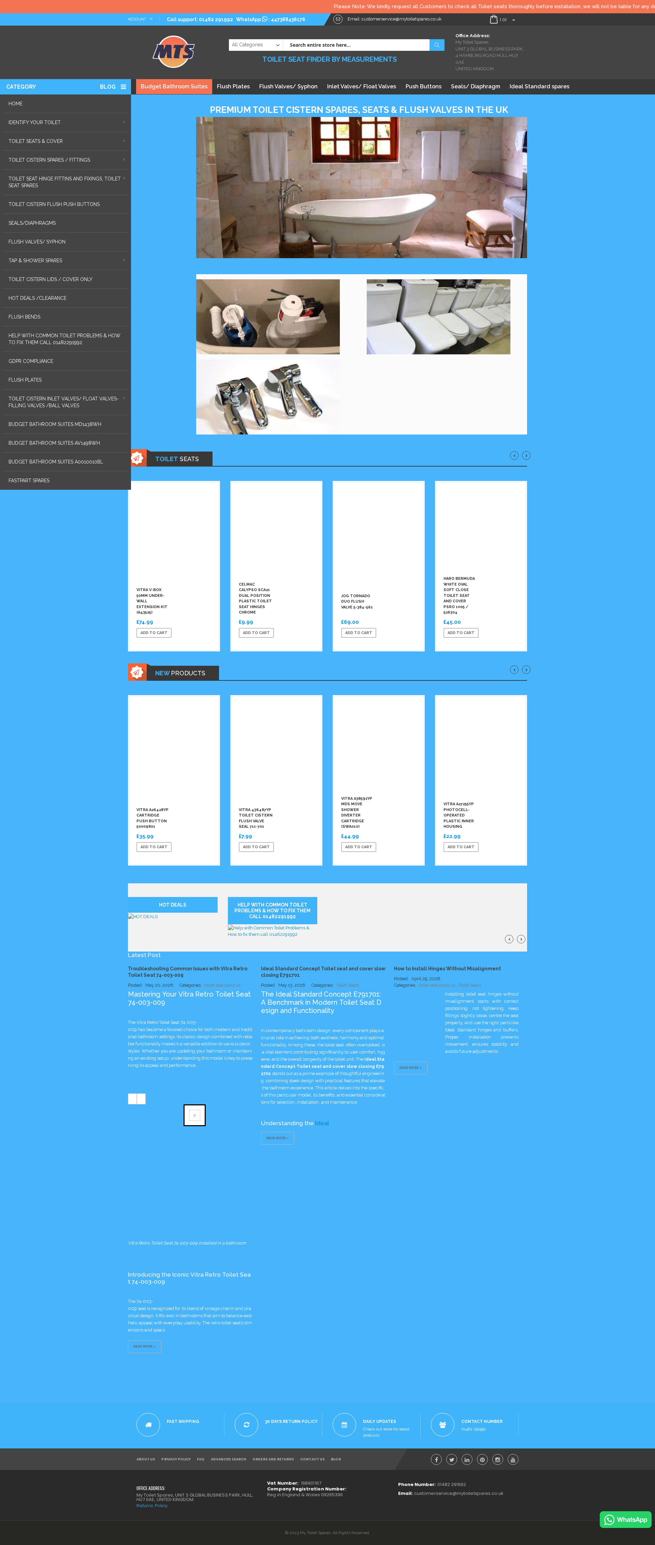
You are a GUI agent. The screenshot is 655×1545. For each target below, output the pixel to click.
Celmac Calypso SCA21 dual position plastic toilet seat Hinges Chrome (255, 598)
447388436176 (288, 19)
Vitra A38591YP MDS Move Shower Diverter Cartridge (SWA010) (356, 812)
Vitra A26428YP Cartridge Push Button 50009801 (152, 818)
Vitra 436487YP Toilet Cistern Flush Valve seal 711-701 (256, 818)
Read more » (144, 1346)
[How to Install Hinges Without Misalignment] (419, 1010)
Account (137, 19)
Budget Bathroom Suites (174, 86)
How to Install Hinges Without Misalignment (447, 968)
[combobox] (364, 45)
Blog (108, 87)
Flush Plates (233, 86)
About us (145, 1459)
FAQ (200, 1459)
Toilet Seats (347, 985)
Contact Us (312, 1459)
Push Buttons (423, 86)
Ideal (323, 1123)
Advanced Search (229, 1459)
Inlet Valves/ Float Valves (361, 86)
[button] (202, 633)
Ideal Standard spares (539, 86)
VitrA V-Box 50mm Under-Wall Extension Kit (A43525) (152, 601)
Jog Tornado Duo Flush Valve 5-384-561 (357, 601)
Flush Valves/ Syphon (288, 86)
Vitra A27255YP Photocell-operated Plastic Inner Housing (458, 815)
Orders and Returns (273, 1459)
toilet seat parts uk (222, 985)
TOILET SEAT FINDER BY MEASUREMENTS (329, 59)
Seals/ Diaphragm (475, 86)
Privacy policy (176, 1459)
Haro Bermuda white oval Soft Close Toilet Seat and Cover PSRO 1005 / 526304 (459, 595)
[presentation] (514, 455)
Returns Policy (152, 1505)
